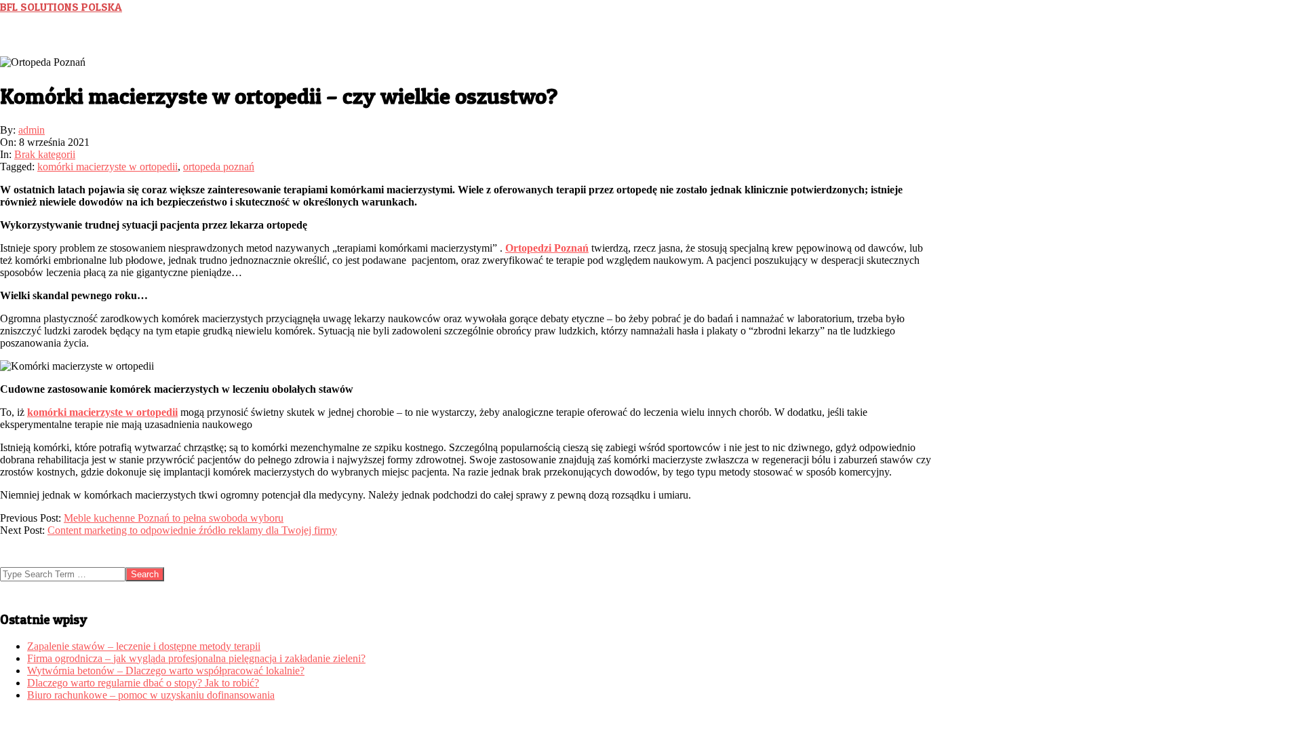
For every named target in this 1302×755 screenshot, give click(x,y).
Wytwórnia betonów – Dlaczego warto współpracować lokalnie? (165, 670)
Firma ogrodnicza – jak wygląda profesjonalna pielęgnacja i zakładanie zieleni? (196, 658)
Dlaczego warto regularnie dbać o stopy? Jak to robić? (143, 683)
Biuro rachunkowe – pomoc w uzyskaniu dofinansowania (151, 695)
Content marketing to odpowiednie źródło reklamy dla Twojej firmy (192, 530)
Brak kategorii (44, 154)
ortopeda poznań (218, 166)
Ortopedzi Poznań (547, 248)
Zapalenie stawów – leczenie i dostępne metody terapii (143, 646)
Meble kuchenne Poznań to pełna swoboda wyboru (173, 518)
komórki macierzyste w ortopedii (107, 166)
